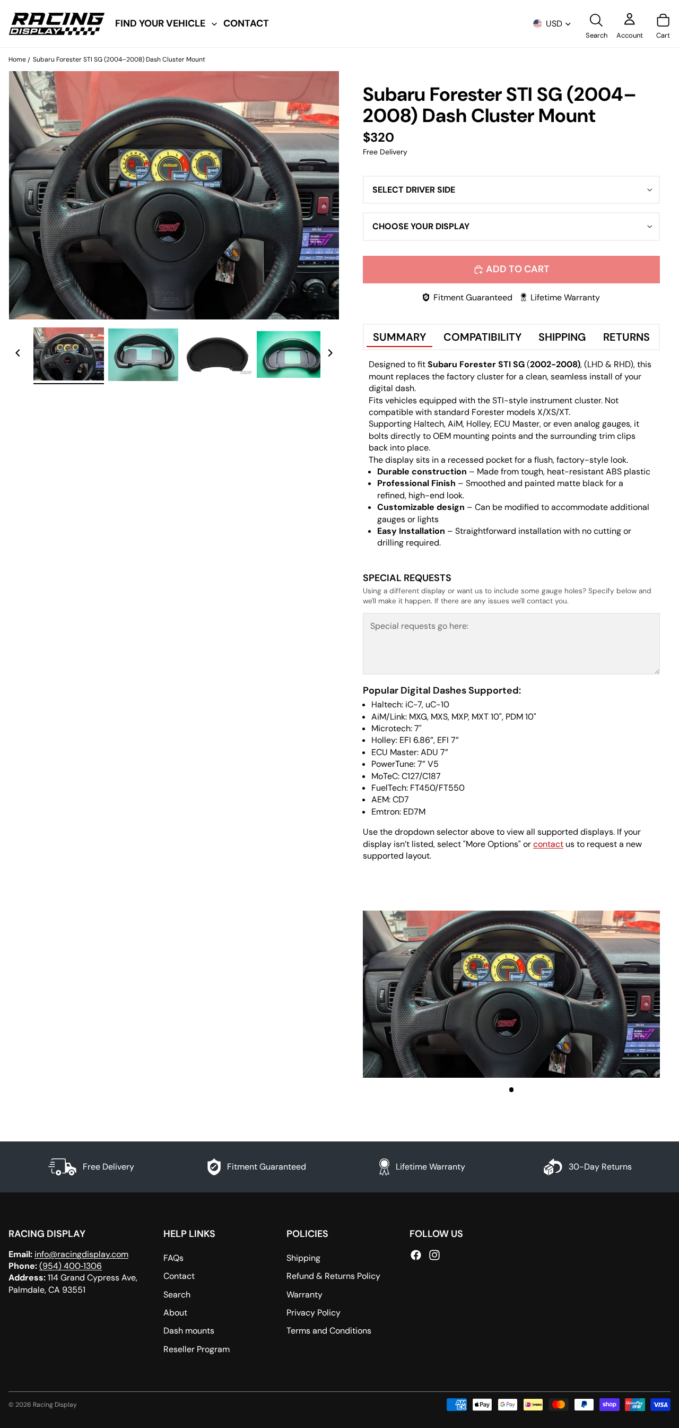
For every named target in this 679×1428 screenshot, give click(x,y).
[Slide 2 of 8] (143, 354)
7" (418, 728)
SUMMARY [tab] (399, 337)
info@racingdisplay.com (81, 1254)
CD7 (401, 799)
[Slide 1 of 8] (68, 354)
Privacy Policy (313, 1312)
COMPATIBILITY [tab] (482, 337)
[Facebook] (416, 1255)
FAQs (173, 1257)
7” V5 (428, 763)
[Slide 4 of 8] (292, 354)
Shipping (303, 1257)
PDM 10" (521, 716)
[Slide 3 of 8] (217, 354)
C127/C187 (421, 776)
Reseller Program (196, 1349)
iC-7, (414, 704)
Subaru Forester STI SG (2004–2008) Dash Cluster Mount (119, 59)
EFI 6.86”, (417, 740)
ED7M (414, 811)
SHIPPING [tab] (562, 337)
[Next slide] (330, 354)
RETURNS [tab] (626, 337)
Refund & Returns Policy (333, 1276)
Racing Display (55, 1404)
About (175, 1312)
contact (548, 844)
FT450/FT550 (437, 787)
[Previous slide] (18, 354)
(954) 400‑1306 (70, 1265)
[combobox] (511, 190)
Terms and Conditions (328, 1331)
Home (17, 59)
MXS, (440, 716)
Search (176, 1294)
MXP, (460, 716)
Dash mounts (188, 1331)
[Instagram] (434, 1255)
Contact (179, 1276)
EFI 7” (448, 740)
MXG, (419, 716)
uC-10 (437, 704)
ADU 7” (434, 752)
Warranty (304, 1294)
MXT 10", (487, 716)
